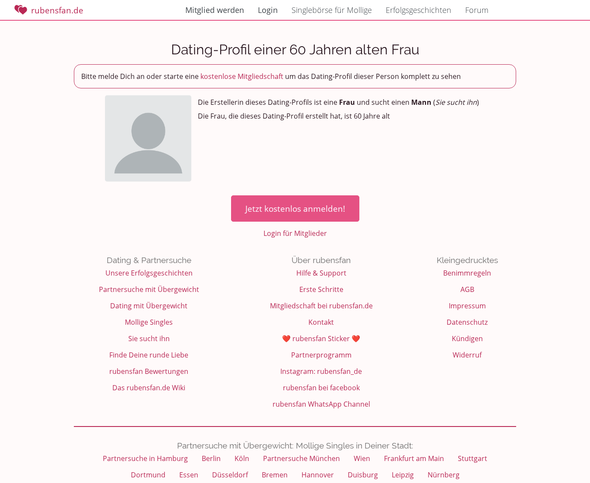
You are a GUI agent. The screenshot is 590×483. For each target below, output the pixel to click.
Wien (362, 458)
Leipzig (403, 475)
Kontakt (321, 322)
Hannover (317, 475)
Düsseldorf (230, 475)
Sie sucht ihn (149, 338)
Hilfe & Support (321, 273)
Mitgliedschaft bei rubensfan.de (321, 305)
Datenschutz (467, 322)
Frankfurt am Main (414, 458)
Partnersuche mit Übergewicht (149, 289)
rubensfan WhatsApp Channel (321, 404)
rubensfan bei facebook (321, 387)
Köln (242, 458)
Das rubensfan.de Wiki (148, 387)
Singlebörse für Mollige (332, 10)
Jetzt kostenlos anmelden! (295, 208)
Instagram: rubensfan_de (321, 371)
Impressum (467, 305)
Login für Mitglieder (295, 233)
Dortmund (148, 475)
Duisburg (363, 475)
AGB (467, 289)
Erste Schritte (321, 289)
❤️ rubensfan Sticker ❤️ (321, 338)
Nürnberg (444, 475)
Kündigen (467, 338)
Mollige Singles (149, 322)
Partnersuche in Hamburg (145, 458)
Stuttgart (472, 458)
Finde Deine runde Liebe (148, 355)
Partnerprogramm (321, 355)
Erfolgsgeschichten (418, 10)
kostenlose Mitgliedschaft (241, 76)
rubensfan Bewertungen (148, 371)
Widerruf (467, 355)
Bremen (275, 475)
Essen (188, 475)
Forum (476, 10)
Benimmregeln (467, 273)
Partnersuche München (301, 458)
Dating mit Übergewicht (148, 305)
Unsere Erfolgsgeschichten (149, 273)
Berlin (211, 458)
